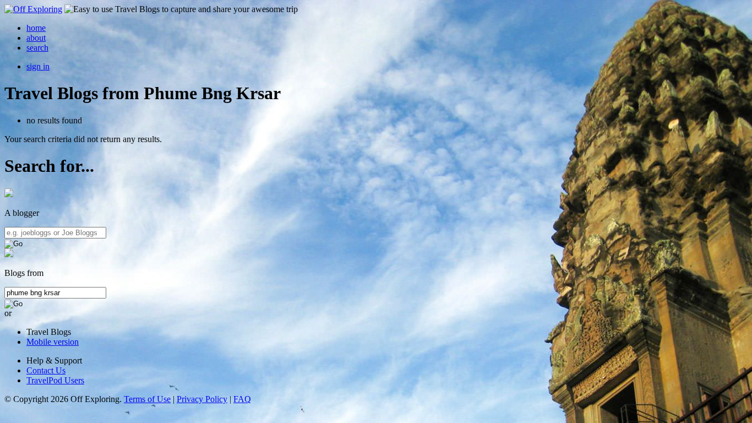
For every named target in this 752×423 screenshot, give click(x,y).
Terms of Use (147, 399)
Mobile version (52, 341)
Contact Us (46, 370)
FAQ (242, 399)
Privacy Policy (202, 399)
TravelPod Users (55, 380)
